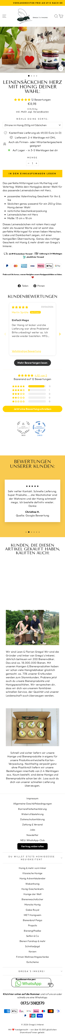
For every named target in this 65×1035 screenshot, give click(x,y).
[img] (20, 307)
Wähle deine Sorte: (32, 119)
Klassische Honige (32, 873)
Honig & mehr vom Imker (32, 868)
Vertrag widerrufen (32, 846)
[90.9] (23, 427)
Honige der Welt (32, 894)
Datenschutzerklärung (32, 819)
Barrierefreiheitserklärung (32, 808)
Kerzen (32, 951)
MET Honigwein (32, 915)
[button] (22, 99)
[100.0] (39, 427)
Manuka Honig (32, 904)
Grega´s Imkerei (31, 971)
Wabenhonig (32, 883)
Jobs (32, 829)
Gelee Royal (32, 909)
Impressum (32, 798)
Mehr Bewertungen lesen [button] (32, 362)
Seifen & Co (32, 935)
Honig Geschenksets (32, 888)
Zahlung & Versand (32, 824)
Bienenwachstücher (32, 899)
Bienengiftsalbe (32, 930)
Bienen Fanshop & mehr (33, 941)
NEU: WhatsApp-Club (32, 840)
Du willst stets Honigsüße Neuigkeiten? (32, 858)
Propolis (32, 925)
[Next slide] (59, 334)
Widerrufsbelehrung (32, 814)
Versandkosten (41, 111)
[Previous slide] (5, 334)
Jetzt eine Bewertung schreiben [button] (32, 408)
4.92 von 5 (41, 375)
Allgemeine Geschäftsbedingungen (32, 803)
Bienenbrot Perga (32, 920)
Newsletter (32, 835)
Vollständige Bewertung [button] (26, 351)
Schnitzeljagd (32, 946)
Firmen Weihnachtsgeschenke (32, 956)
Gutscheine (32, 962)
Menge (32, 157)
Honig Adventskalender (33, 878)
